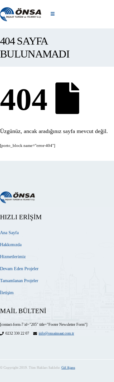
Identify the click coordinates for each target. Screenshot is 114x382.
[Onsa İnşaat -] (20, 14)
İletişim (7, 292)
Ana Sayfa (9, 232)
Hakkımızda (11, 244)
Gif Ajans (68, 367)
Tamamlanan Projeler (19, 280)
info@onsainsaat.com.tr (56, 333)
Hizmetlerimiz (13, 256)
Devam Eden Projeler (19, 268)
